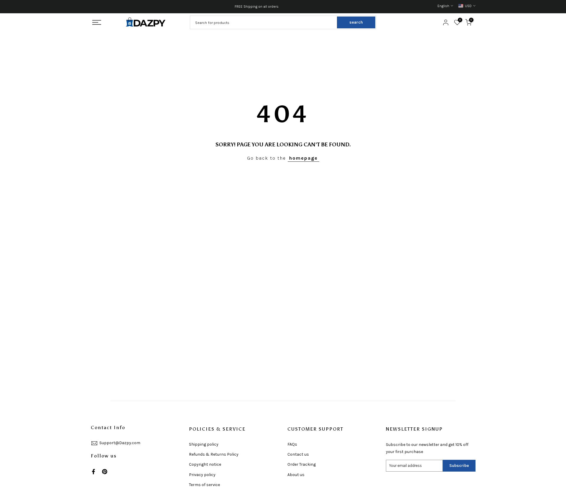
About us (296, 474)
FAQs (292, 444)
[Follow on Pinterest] (104, 471)
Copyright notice (205, 464)
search (356, 22)
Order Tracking (301, 464)
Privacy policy (202, 474)
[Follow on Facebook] (93, 471)
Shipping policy (203, 444)
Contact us (298, 454)
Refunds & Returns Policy (213, 454)
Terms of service (204, 484)
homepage (303, 158)
